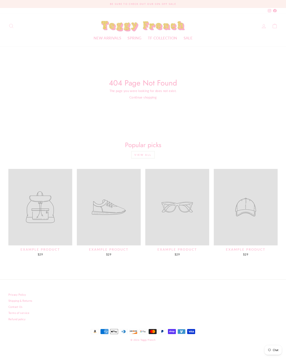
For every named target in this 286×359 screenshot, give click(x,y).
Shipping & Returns (20, 300)
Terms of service (18, 313)
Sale (188, 38)
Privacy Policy (17, 294)
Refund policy (17, 319)
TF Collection (162, 38)
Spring (134, 38)
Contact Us (15, 306)
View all (143, 154)
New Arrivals (107, 38)
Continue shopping (143, 97)
